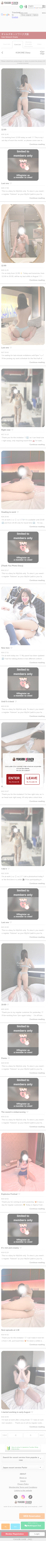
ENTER (14, 779)
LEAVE (32, 779)
